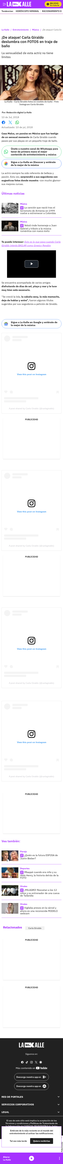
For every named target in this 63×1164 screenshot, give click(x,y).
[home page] (31, 1045)
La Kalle (5, 30)
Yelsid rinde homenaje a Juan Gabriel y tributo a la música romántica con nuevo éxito (38, 228)
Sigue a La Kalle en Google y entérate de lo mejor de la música (34, 324)
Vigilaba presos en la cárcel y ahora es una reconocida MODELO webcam (39, 910)
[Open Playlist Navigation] (59, 1158)
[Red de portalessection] (58, 1096)
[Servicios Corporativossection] (58, 1104)
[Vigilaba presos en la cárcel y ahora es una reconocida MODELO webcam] (10, 908)
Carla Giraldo (34, 928)
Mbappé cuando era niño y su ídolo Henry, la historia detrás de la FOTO (39, 875)
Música (35, 30)
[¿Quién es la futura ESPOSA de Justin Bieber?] (10, 855)
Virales (23, 886)
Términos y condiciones (16, 1123)
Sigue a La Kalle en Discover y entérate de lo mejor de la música (33, 164)
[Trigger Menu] (4, 4)
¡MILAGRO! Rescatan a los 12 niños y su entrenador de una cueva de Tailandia (39, 893)
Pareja (23, 851)
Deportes (25, 868)
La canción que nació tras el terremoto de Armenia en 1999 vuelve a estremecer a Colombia (38, 210)
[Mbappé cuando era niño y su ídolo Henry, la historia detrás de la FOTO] (10, 872)
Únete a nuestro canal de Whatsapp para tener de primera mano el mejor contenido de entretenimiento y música (34, 151)
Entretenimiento (21, 30)
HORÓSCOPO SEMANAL (27, 11)
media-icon (31, 1158)
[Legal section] (58, 1112)
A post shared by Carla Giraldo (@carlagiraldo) (31, 408)
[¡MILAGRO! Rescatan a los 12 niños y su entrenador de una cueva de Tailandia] (10, 890)
